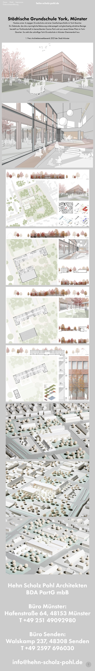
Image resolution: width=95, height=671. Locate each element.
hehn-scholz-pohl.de (47, 3)
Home (5, 2)
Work (11, 2)
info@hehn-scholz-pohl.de (47, 662)
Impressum (19, 2)
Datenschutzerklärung (10, 4)
